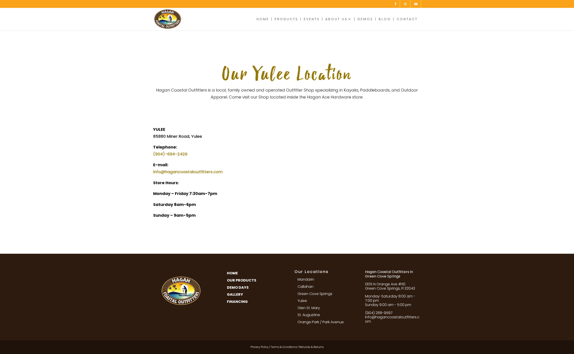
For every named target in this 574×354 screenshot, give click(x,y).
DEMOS (365, 19)
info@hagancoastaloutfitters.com (188, 172)
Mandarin (306, 279)
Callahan (305, 286)
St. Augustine (309, 314)
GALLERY (235, 294)
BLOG (385, 19)
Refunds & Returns (311, 347)
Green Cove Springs (315, 293)
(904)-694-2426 (170, 154)
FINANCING (237, 301)
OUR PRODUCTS (241, 280)
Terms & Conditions (284, 347)
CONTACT (407, 19)
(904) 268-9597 (379, 312)
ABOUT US (336, 19)
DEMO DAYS (238, 287)
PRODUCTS (286, 19)
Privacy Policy (259, 347)
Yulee (302, 300)
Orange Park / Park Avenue (321, 322)
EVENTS (312, 19)
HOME (263, 19)
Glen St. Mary (309, 307)
